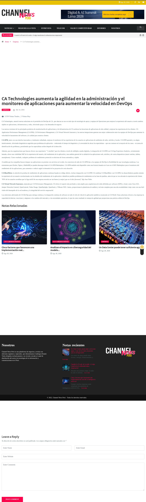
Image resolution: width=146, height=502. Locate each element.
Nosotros (115, 28)
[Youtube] (143, 2)
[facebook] (135, 2)
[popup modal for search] (140, 28)
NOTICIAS (8, 28)
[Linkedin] (139, 2)
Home (7, 42)
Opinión (90, 241)
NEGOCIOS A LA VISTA (27, 28)
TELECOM (61, 28)
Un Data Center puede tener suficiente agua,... (106, 247)
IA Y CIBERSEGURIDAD (45, 241)
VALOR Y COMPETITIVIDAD (81, 28)
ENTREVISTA (46, 28)
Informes (101, 28)
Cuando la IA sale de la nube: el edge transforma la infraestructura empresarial (38, 35)
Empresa (15, 42)
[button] (140, 35)
